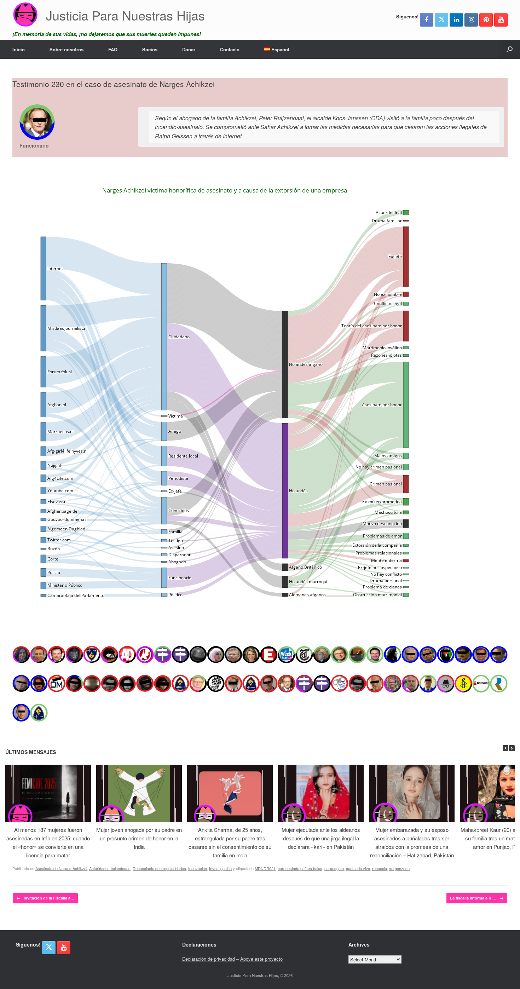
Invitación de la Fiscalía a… (45, 898)
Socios (149, 49)
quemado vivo (358, 868)
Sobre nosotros (66, 49)
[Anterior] (505, 748)
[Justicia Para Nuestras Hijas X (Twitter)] (441, 20)
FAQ (112, 49)
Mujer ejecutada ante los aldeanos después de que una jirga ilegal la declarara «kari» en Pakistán (321, 838)
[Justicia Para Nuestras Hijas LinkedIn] (456, 20)
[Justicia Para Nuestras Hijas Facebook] (426, 20)
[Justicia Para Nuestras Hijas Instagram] (471, 20)
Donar (188, 49)
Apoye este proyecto (261, 958)
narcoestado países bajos (300, 868)
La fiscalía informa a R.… (477, 898)
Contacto (229, 49)
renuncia (379, 868)
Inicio (18, 49)
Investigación (220, 868)
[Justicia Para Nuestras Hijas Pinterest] (486, 20)
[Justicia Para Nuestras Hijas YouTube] (501, 20)
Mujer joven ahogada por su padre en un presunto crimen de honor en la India (139, 838)
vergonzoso (399, 868)
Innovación (197, 868)
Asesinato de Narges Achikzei (61, 868)
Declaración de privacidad (208, 958)
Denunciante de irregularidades (159, 868)
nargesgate (334, 868)
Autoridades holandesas (110, 868)
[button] (509, 49)
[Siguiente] (512, 748)
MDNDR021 (265, 868)
